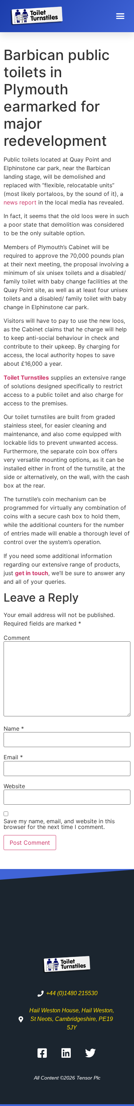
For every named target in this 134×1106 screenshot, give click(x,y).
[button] (120, 16)
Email (13, 757)
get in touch (31, 573)
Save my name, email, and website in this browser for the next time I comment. (59, 824)
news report (20, 202)
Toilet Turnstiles (26, 377)
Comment (17, 638)
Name (14, 728)
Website (14, 786)
